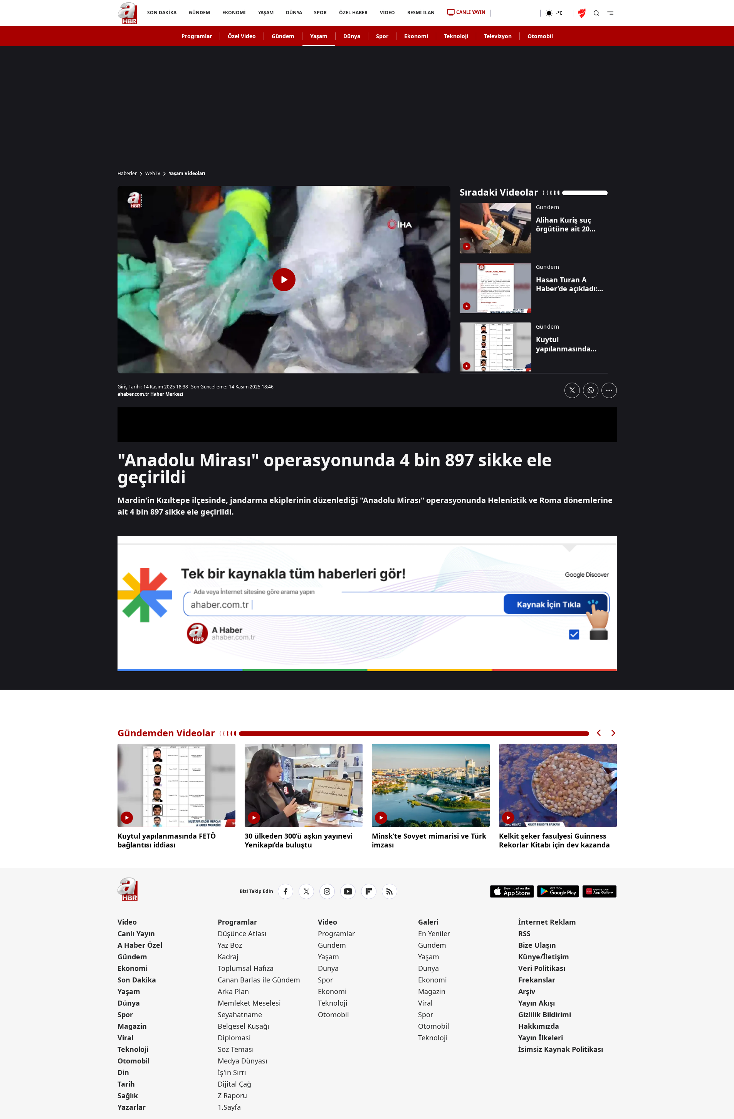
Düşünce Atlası (242, 933)
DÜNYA (294, 12)
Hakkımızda (538, 1026)
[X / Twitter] (306, 891)
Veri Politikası (541, 968)
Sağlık (128, 1095)
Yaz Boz (230, 945)
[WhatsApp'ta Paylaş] (590, 390)
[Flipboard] (368, 891)
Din (123, 1072)
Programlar (196, 36)
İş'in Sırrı (232, 1072)
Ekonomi (416, 36)
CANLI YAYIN (470, 12)
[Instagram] (327, 891)
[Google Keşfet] (367, 603)
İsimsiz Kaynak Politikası (560, 1049)
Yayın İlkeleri (540, 1037)
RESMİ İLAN (421, 12)
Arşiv (526, 991)
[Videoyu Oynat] (284, 279)
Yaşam (319, 36)
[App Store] (512, 891)
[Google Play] (558, 891)
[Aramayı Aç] (596, 13)
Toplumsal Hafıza (246, 968)
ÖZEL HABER (353, 12)
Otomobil (540, 36)
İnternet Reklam (547, 922)
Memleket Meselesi (249, 1003)
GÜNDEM (199, 12)
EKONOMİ (233, 12)
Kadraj (228, 956)
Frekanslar (536, 979)
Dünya (351, 36)
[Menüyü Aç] (610, 13)
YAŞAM (265, 12)
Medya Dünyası (242, 1060)
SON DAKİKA (161, 12)
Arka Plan (233, 991)
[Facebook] (285, 891)
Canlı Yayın (136, 933)
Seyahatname (240, 1014)
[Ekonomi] (515, 13)
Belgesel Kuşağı (243, 1026)
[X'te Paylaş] (572, 390)
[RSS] (389, 891)
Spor (382, 36)
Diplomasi (234, 1037)
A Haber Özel (140, 945)
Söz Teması (236, 1049)
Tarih (126, 1084)
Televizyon (498, 36)
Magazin (132, 1026)
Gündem (283, 36)
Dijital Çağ (234, 1084)
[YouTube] (348, 891)
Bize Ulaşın (537, 945)
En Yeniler (434, 933)
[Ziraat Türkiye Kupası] (582, 13)
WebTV (152, 173)
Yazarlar (132, 1107)
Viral (125, 1037)
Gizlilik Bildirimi (544, 1014)
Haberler (127, 173)
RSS (524, 933)
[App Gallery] (599, 891)
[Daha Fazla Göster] (609, 390)
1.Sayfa (229, 1107)
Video (127, 922)
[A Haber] (128, 13)
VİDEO (387, 12)
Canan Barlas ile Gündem (259, 979)
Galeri (428, 922)
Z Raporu (232, 1095)
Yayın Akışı (536, 1003)
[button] (599, 733)
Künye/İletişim (543, 956)
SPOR (320, 12)
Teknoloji (456, 36)
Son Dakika (137, 979)
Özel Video (242, 36)
